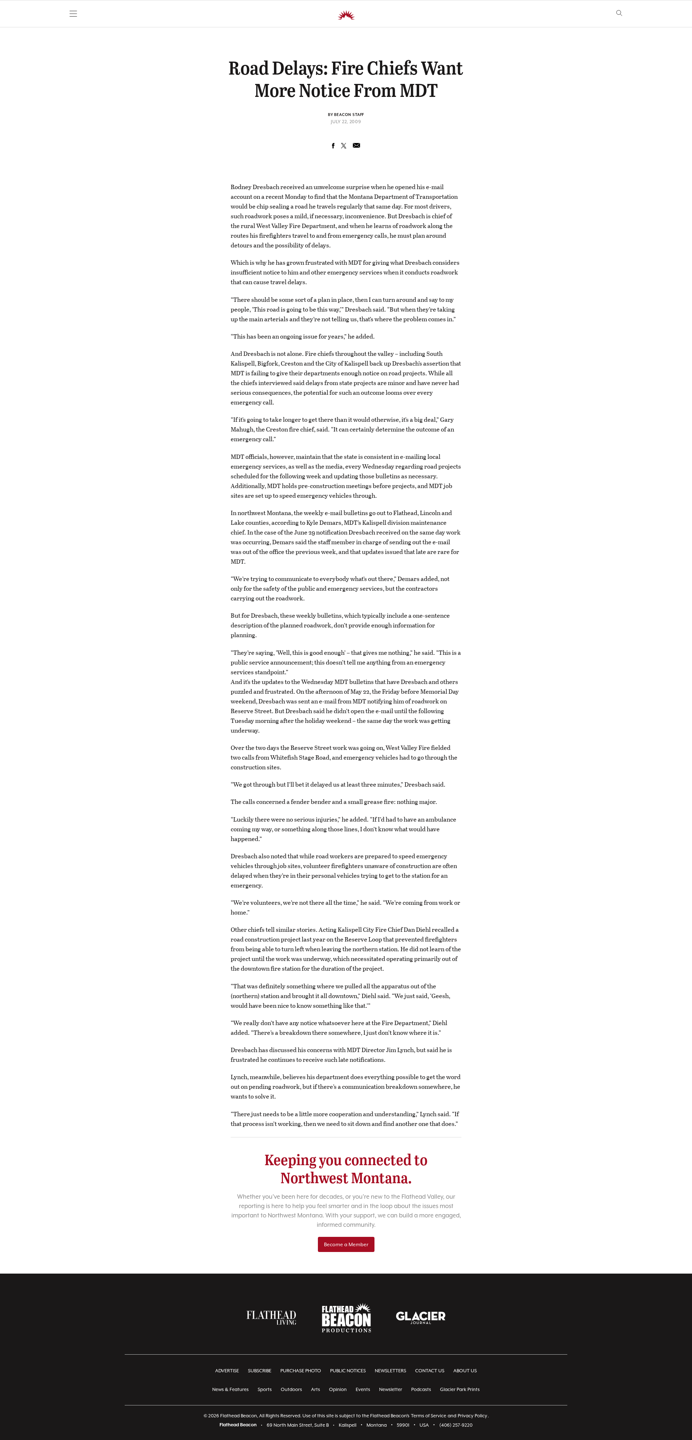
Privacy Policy (472, 1415)
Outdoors (291, 1389)
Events (363, 1389)
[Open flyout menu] (73, 14)
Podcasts (421, 1389)
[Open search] (619, 13)
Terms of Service (428, 1415)
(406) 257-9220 (456, 1425)
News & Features (230, 1389)
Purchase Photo (300, 1370)
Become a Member (346, 1244)
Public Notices (348, 1370)
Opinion (338, 1389)
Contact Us (429, 1370)
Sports (265, 1389)
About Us (465, 1370)
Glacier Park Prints (460, 1389)
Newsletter (390, 1389)
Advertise (227, 1370)
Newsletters (390, 1370)
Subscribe (259, 1370)
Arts (315, 1389)
